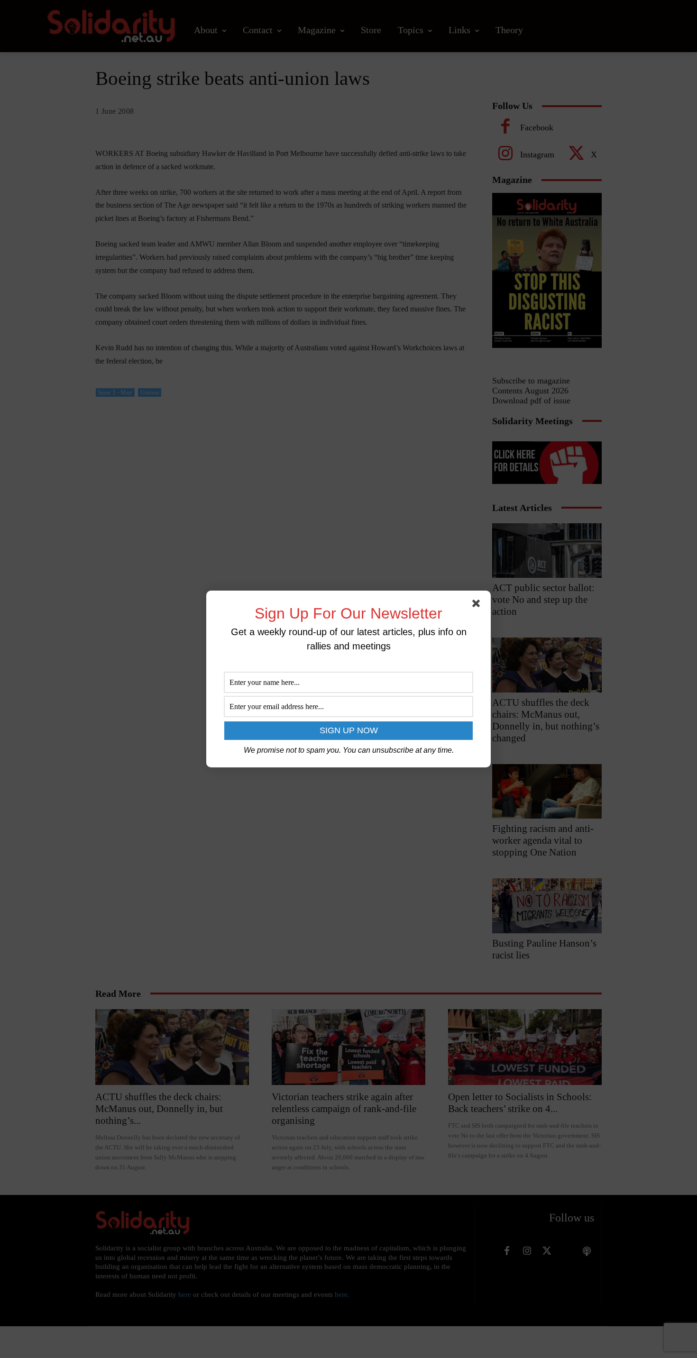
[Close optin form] (478, 605)
